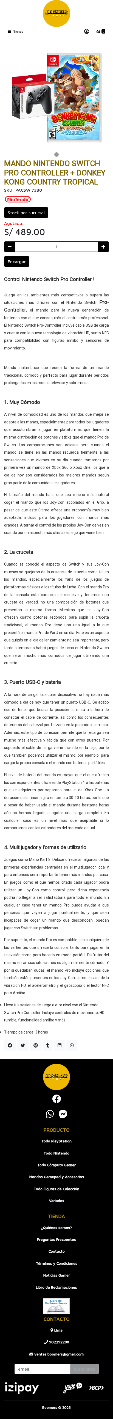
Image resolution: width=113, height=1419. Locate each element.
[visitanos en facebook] (56, 1098)
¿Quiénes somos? (56, 1227)
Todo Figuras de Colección (56, 1189)
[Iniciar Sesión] (87, 31)
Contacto (57, 1251)
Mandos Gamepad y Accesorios (56, 1177)
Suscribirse (84, 1368)
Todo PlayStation (56, 1141)
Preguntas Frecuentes (56, 1239)
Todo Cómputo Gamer (56, 1165)
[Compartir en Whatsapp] (71, 1045)
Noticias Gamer (56, 1275)
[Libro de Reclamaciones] (56, 1305)
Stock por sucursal (26, 212)
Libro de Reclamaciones (56, 1287)
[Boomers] (56, 13)
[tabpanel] (56, 97)
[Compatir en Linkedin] (59, 1045)
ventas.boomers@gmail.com (58, 1354)
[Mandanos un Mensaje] (63, 1113)
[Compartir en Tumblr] (48, 1045)
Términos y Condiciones (56, 1263)
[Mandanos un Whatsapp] (49, 1113)
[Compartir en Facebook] (10, 1045)
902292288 (58, 1342)
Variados (56, 1200)
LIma (58, 1330)
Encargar (17, 261)
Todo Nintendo (56, 1153)
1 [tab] (56, 154)
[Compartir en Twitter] (23, 1045)
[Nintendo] (18, 198)
